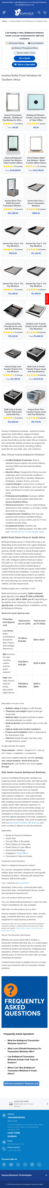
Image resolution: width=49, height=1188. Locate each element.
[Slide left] (1, 1104)
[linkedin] (32, 1164)
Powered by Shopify (37, 1184)
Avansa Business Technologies (17, 1175)
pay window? (24, 883)
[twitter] (18, 1164)
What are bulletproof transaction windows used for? (23, 1042)
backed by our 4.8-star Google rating (27, 532)
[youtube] (11, 1164)
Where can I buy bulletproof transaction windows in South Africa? (22, 1071)
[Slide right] (47, 1104)
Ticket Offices (22, 853)
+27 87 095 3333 (14, 1150)
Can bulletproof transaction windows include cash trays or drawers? (23, 1060)
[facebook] (4, 1164)
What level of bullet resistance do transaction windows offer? (24, 1050)
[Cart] (44, 12)
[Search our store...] (39, 12)
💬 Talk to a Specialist (24, 64)
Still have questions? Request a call (21, 1084)
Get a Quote (24, 58)
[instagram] (25, 1164)
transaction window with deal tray (24, 823)
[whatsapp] (39, 1164)
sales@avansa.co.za (16, 1144)
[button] (4, 12)
